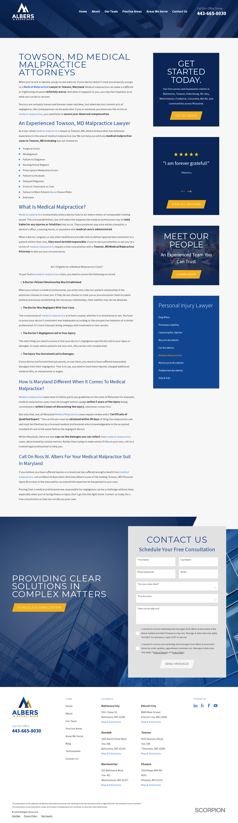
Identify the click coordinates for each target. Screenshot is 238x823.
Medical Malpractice (66, 414)
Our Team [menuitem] (111, 11)
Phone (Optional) (145, 572)
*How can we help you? (148, 608)
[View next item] (189, 191)
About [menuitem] (96, 11)
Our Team (71, 721)
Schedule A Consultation (39, 607)
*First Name (143, 559)
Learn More (186, 274)
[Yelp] (202, 705)
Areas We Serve (74, 736)
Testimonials (73, 751)
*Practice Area (144, 596)
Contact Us (72, 758)
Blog (68, 743)
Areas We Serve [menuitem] (157, 11)
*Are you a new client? (148, 584)
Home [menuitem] (83, 11)
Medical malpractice (30, 214)
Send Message (177, 663)
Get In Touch (186, 115)
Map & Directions (111, 722)
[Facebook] (209, 705)
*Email (183, 572)
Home (69, 706)
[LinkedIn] (195, 705)
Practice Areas (74, 728)
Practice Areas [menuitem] (132, 11)
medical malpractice (31, 114)
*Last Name (185, 559)
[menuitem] (164, 317)
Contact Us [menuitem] (179, 11)
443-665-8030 (211, 13)
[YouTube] (215, 705)
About (53, 192)
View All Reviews (186, 204)
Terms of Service (160, 652)
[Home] (23, 11)
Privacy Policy (177, 652)
